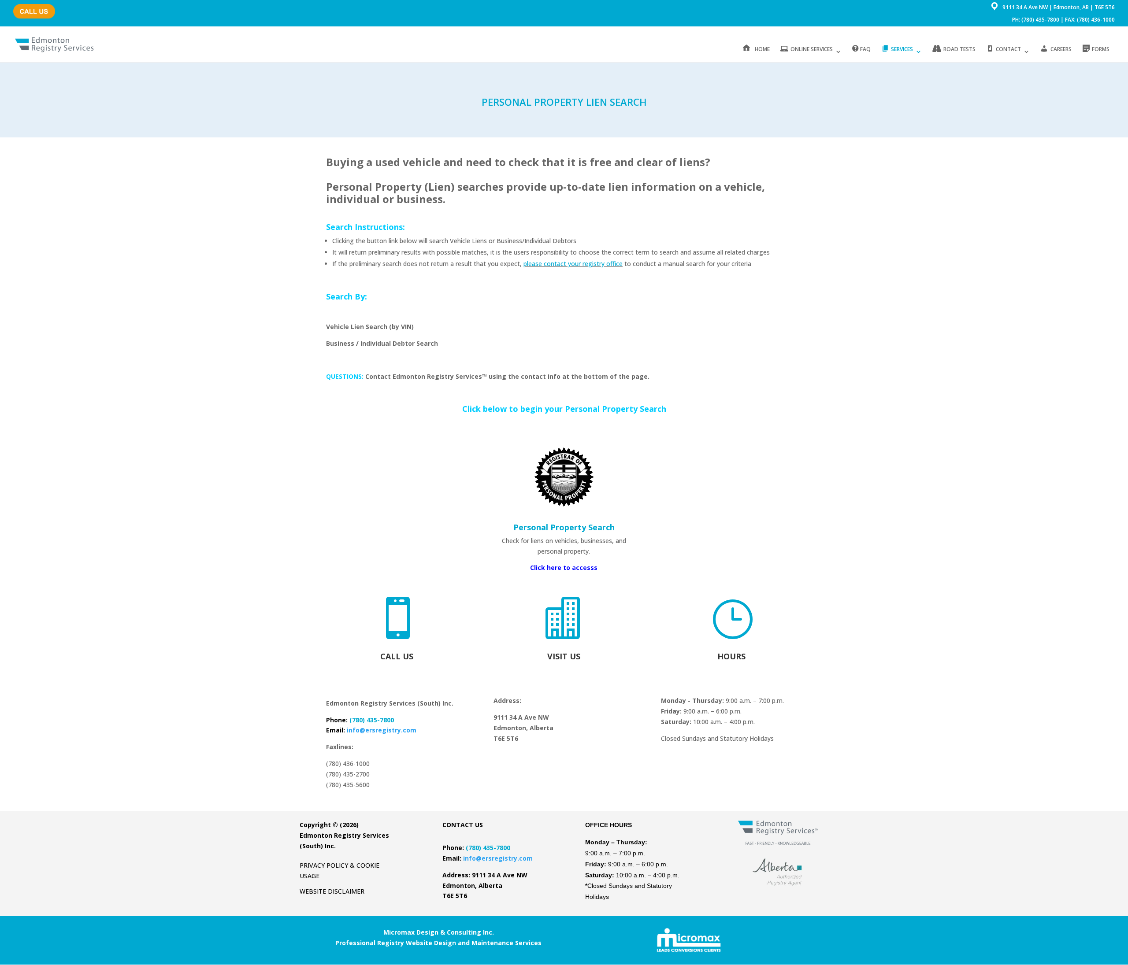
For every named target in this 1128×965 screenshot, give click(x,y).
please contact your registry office (573, 263)
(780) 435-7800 (32, 7)
